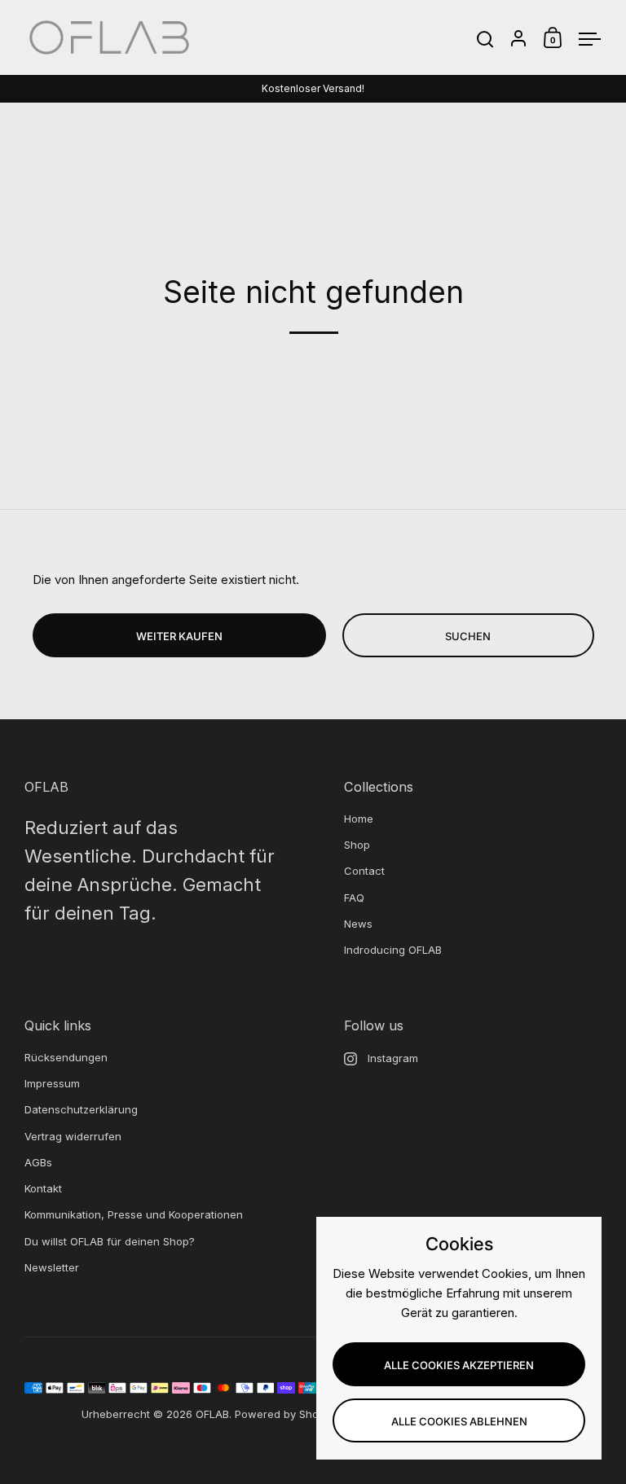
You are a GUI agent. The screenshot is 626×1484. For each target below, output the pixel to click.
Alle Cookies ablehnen (459, 1421)
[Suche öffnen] (485, 39)
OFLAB (212, 1413)
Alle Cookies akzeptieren (459, 1365)
